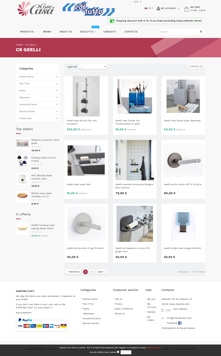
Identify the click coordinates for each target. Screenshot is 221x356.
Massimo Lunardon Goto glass (45, 141)
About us (120, 313)
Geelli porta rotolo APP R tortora (182, 184)
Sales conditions (124, 308)
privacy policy (154, 347)
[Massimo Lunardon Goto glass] (23, 143)
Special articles (27, 111)
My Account (151, 305)
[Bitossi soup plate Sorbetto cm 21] (23, 197)
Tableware (24, 97)
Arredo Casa (25, 118)
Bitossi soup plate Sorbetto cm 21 (41, 195)
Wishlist (151, 312)
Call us (118, 299)
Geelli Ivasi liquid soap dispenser (182, 120)
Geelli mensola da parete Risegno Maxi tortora (134, 186)
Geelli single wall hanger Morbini (182, 248)
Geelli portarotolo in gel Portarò (85, 248)
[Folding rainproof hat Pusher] (23, 161)
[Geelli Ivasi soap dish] (86, 159)
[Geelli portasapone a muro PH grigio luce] (135, 223)
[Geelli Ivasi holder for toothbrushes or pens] (135, 96)
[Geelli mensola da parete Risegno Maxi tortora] (135, 159)
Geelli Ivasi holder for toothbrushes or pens (127, 122)
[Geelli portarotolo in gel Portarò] (86, 223)
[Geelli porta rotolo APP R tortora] (183, 159)
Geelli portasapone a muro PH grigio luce (132, 250)
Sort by (72, 67)
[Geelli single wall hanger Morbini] (183, 223)
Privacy (118, 304)
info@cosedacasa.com (179, 318)
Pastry (22, 90)
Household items (28, 104)
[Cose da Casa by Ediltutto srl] (36, 8)
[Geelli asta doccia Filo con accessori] (86, 96)
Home (19, 44)
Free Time (24, 83)
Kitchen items (26, 76)
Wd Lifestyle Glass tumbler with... (41, 177)
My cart (151, 299)
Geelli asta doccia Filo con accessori (82, 122)
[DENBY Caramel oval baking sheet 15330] (23, 229)
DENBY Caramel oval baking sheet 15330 (42, 227)
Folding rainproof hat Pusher (43, 159)
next (101, 272)
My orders (150, 318)
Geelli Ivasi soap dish (78, 184)
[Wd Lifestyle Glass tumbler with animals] (23, 179)
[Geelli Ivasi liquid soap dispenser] (183, 96)
